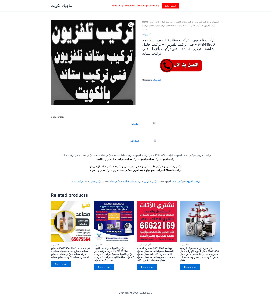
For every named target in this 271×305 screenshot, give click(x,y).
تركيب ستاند (178, 181)
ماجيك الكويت (61, 5)
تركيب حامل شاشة (132, 181)
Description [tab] (57, 116)
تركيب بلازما (95, 181)
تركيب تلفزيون (193, 181)
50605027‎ (130, 5)
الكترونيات (214, 22)
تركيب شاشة (114, 181)
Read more (60, 264)
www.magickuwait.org (148, 5)
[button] (170, 5)
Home (145, 22)
